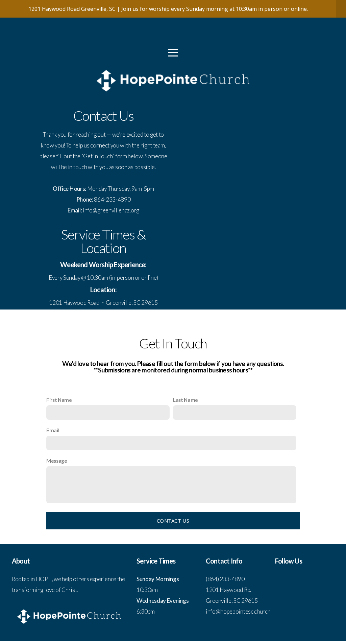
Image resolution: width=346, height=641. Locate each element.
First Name (59, 400)
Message (56, 461)
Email (52, 430)
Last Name (185, 400)
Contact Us (173, 520)
